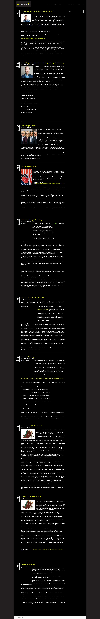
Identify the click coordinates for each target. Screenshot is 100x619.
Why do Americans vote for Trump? (32, 297)
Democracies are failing (29, 166)
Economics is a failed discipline (31, 496)
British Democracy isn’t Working (31, 220)
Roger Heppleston (25, 13)
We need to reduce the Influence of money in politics (38, 11)
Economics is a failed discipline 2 (31, 426)
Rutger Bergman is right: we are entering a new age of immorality (42, 63)
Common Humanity (27, 357)
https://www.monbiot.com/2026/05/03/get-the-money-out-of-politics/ (33, 38)
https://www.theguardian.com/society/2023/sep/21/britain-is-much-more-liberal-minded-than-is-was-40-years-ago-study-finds (42, 378)
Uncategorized (31, 13)
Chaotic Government (28, 564)
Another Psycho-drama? (29, 126)
